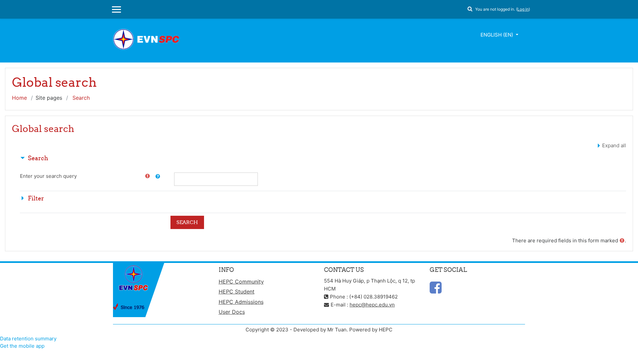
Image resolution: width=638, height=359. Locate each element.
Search (81, 97)
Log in (523, 9)
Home (19, 97)
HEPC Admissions (241, 302)
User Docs (232, 311)
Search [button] (38, 158)
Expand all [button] (614, 145)
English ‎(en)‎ (497, 35)
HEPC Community (241, 281)
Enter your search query (48, 176)
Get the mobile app (22, 346)
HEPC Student (237, 291)
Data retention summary (28, 338)
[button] (470, 8)
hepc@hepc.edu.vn (372, 304)
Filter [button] (36, 198)
